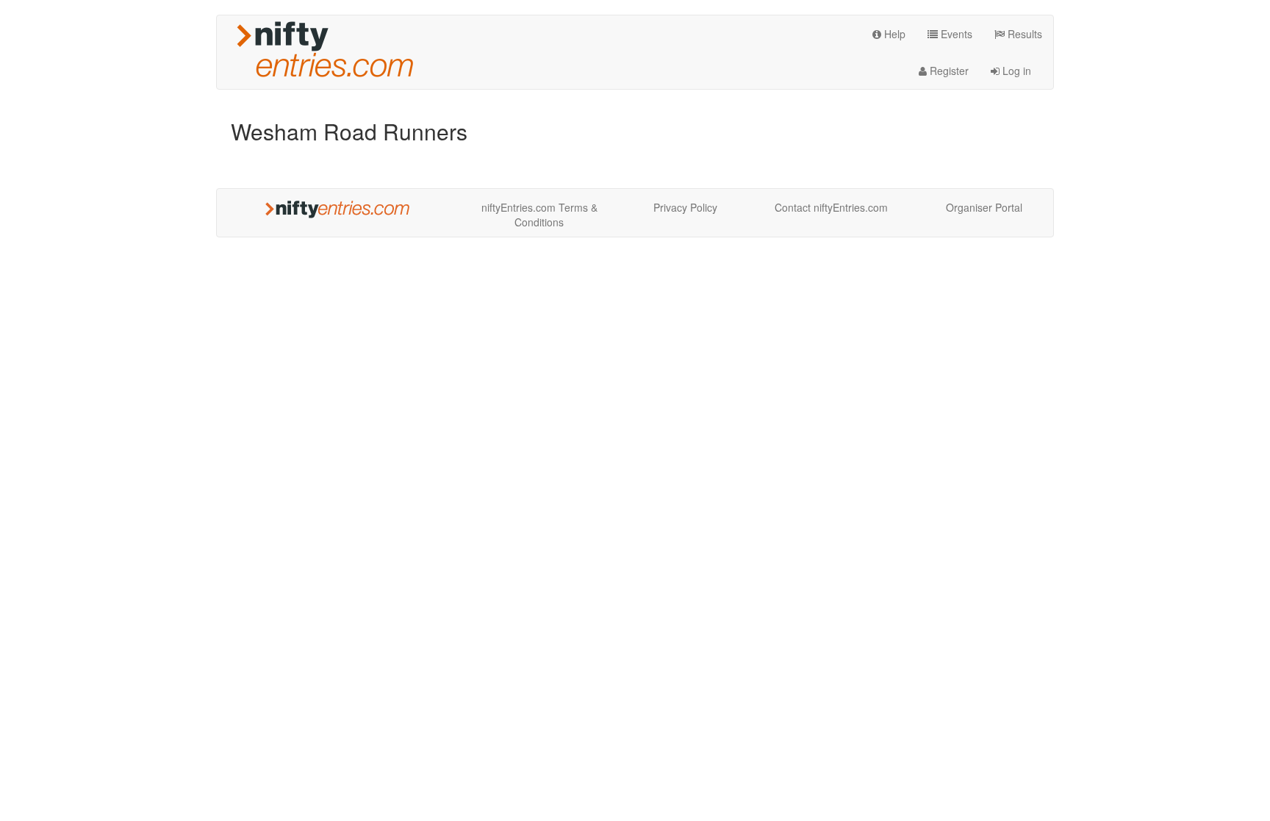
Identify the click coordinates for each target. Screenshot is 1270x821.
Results (1023, 33)
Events (955, 33)
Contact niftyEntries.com (831, 207)
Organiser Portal (984, 207)
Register (948, 70)
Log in (1015, 70)
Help (893, 33)
